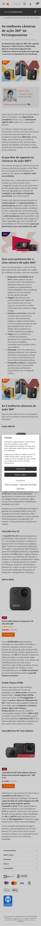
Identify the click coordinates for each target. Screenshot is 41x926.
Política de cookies (11, 485)
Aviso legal (20, 488)
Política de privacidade (28, 485)
